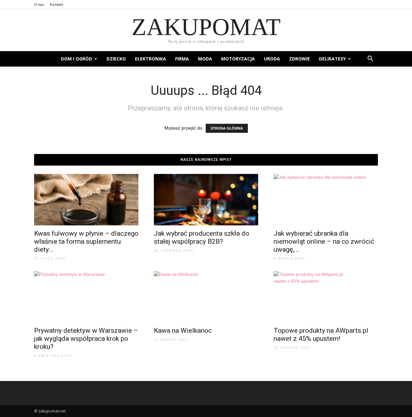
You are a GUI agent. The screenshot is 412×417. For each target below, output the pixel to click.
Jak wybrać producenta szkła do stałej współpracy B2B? (201, 237)
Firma (182, 59)
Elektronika (150, 59)
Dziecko (116, 59)
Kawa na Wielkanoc (183, 330)
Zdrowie (299, 59)
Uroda (272, 59)
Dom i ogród (76, 59)
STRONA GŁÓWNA (227, 128)
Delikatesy (332, 59)
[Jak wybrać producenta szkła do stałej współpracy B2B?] (206, 199)
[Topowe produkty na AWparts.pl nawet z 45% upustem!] (326, 296)
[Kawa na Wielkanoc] (206, 296)
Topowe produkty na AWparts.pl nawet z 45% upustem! (321, 334)
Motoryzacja (238, 59)
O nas (39, 4)
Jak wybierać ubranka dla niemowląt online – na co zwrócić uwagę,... (324, 241)
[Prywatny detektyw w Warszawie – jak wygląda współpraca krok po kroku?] (86, 296)
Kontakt (56, 4)
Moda (205, 59)
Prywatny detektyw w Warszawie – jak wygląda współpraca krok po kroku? (86, 338)
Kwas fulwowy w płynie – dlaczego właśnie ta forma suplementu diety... (86, 241)
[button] (370, 59)
